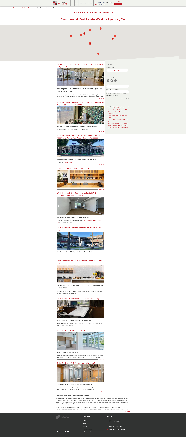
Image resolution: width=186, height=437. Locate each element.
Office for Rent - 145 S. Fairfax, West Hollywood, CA (76, 363)
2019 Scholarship (87, 432)
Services (90, 3)
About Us (85, 423)
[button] (113, 39)
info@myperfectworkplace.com (105, 4)
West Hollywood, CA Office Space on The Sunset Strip (78, 299)
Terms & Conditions (88, 429)
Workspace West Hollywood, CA (116, 107)
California (30, 7)
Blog (86, 3)
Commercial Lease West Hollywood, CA (118, 125)
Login (118, 1)
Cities (76, 3)
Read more (127, 411)
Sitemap (85, 426)
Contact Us (85, 420)
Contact (81, 3)
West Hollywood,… (68, 162)
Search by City (110, 67)
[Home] (60, 3)
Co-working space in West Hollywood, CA (73, 168)
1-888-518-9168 (101, 2)
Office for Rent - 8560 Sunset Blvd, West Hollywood (77, 331)
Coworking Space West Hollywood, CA (118, 123)
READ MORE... (101, 98)
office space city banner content (13, 7)
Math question (109, 89)
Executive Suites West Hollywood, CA (117, 109)
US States (24, 7)
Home (72, 3)
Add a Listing (118, 4)
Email (107, 84)
